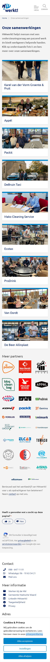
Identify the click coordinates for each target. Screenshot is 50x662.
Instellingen (25, 648)
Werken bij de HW (17, 591)
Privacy (11, 605)
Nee (22, 521)
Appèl (8, 120)
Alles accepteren (25, 641)
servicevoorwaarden (12, 544)
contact (12, 493)
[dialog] (25, 640)
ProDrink (10, 280)
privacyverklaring (34, 634)
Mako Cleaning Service (19, 216)
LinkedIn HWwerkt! (17, 598)
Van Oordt (11, 312)
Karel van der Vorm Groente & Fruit (24, 86)
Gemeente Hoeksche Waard (22, 594)
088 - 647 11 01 (16, 569)
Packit (8, 152)
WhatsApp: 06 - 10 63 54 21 (22, 573)
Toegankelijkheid (16, 602)
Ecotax (8, 248)
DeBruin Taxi (12, 184)
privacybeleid (24, 540)
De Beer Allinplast (16, 344)
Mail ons (12, 576)
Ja (9, 521)
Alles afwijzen (25, 656)
